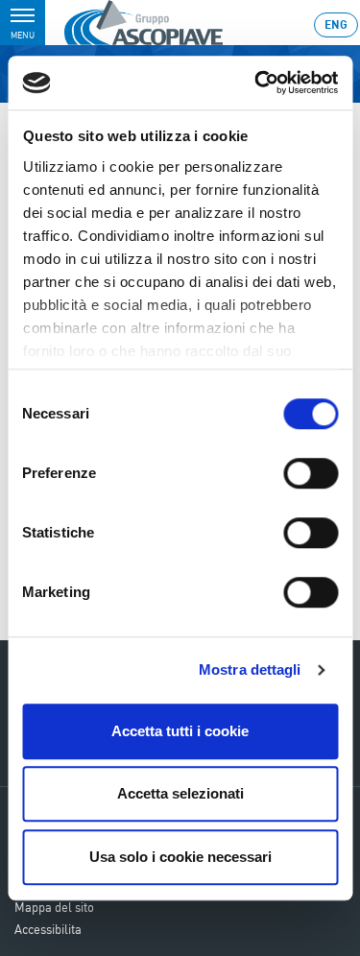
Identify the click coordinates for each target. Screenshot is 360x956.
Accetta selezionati (180, 793)
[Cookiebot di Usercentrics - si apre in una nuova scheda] (256, 82)
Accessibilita (48, 929)
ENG (336, 24)
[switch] (310, 473)
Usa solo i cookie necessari (180, 856)
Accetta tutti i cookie (180, 731)
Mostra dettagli (250, 669)
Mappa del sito (54, 907)
